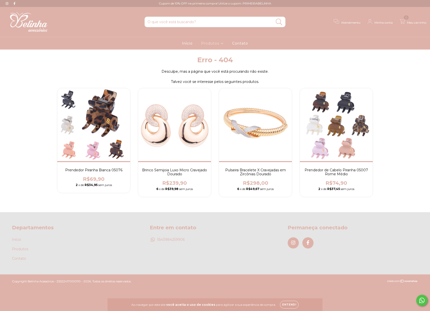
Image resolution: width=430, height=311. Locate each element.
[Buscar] (279, 22)
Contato (240, 43)
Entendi (289, 304)
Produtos (210, 43)
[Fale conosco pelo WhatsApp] (422, 300)
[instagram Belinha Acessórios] (7, 3)
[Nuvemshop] (402, 281)
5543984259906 (171, 239)
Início (187, 43)
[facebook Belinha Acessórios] (14, 3)
